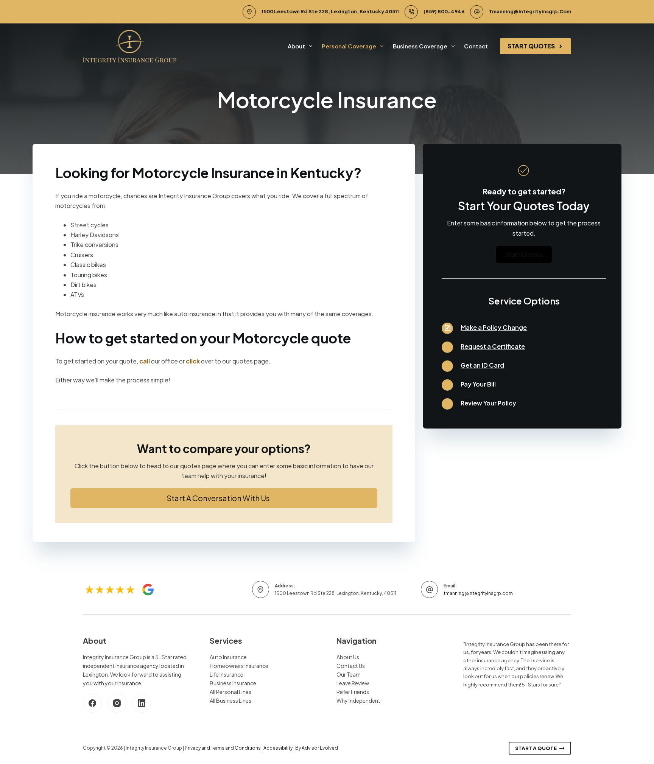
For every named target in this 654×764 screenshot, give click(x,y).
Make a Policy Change (494, 327)
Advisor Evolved (320, 748)
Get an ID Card (482, 365)
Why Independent (358, 700)
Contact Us (350, 665)
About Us (347, 657)
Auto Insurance (228, 657)
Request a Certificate (493, 346)
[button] (223, 498)
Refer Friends (352, 691)
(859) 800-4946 (444, 11)
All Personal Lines (230, 691)
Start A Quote (536, 748)
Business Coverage (420, 46)
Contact (476, 46)
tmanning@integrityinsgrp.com (530, 11)
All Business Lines (230, 700)
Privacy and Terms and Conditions (223, 748)
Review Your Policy (488, 403)
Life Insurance (226, 674)
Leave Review (352, 683)
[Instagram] (116, 703)
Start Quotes (531, 46)
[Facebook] (92, 703)
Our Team (348, 674)
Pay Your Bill (478, 384)
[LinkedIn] (141, 703)
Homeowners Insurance (239, 665)
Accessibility (278, 748)
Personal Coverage (349, 46)
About (296, 46)
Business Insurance (233, 683)
